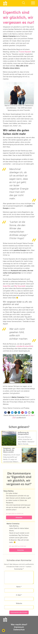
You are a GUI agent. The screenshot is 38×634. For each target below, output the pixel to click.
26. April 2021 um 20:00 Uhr (14, 513)
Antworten (19, 517)
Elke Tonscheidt (19, 286)
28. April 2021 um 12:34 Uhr (17, 546)
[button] (5, 412)
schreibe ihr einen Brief (24, 346)
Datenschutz (19, 629)
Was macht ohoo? (19, 624)
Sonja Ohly (7, 286)
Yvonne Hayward (25, 52)
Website (19, 603)
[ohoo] (5, 3)
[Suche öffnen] (23, 3)
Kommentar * (19, 569)
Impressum (19, 627)
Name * (19, 587)
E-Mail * (19, 595)
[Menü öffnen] (33, 3)
